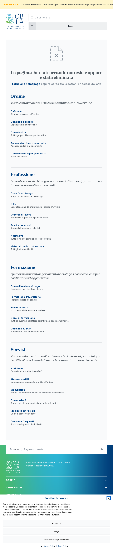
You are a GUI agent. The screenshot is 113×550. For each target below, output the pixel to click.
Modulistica (37, 391)
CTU (35, 205)
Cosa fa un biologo (27, 195)
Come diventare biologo (27, 287)
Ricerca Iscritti (32, 380)
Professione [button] (14, 487)
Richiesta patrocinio (23, 412)
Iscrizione (26, 370)
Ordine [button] (10, 480)
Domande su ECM (27, 330)
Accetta (56, 523)
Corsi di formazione (40, 319)
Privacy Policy (62, 546)
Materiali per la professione (27, 247)
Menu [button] (71, 26)
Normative (31, 237)
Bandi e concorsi (25, 226)
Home (16, 449)
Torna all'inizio (102, 449)
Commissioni (28, 134)
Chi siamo (25, 112)
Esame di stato (28, 309)
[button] (108, 498)
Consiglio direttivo (24, 123)
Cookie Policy (49, 546)
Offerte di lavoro (29, 216)
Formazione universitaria (26, 298)
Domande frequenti (26, 423)
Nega (56, 531)
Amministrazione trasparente (28, 144)
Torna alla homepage (26, 83)
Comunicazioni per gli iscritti (28, 155)
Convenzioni (34, 401)
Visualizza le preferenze (56, 539)
